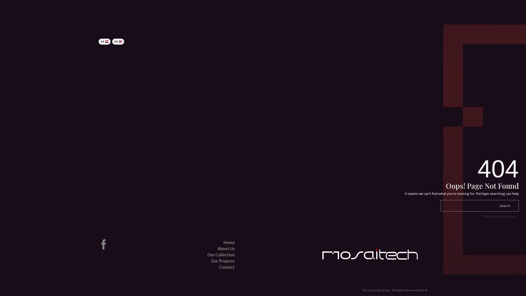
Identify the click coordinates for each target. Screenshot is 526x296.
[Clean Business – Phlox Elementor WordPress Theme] (366, 41)
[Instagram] (120, 244)
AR (102, 41)
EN (116, 41)
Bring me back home (499, 216)
